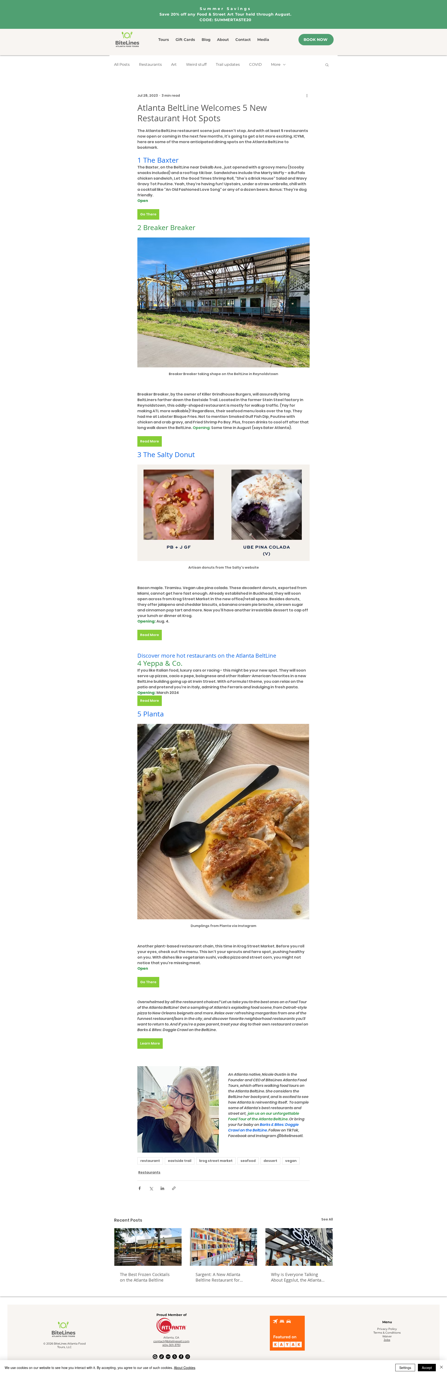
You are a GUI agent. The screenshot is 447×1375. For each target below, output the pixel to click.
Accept (427, 1367)
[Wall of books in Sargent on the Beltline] (223, 1247)
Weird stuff (196, 64)
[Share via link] (174, 1188)
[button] (327, 64)
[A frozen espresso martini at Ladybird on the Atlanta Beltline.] (148, 1247)
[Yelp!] (174, 1356)
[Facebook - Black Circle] (181, 1356)
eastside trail (179, 1160)
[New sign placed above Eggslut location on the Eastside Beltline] (299, 1247)
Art (174, 64)
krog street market (216, 1160)
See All (327, 1219)
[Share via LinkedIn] (162, 1188)
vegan (291, 1160)
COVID (255, 64)
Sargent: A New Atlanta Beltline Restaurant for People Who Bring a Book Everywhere (221, 1277)
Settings (405, 1367)
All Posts (122, 64)
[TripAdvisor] (168, 1356)
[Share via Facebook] (139, 1188)
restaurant (150, 1160)
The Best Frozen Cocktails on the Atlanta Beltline (145, 1277)
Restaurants (150, 64)
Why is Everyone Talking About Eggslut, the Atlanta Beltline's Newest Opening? (297, 1277)
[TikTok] (161, 1356)
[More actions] (307, 95)
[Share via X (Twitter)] (151, 1188)
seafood (248, 1160)
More (276, 64)
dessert (270, 1160)
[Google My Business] (155, 1356)
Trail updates (228, 64)
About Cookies (184, 1367)
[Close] (441, 1367)
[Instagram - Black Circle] (187, 1356)
